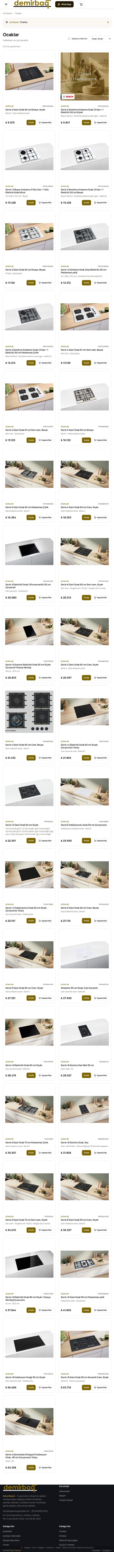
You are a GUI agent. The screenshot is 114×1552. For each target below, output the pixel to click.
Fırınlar (6, 1544)
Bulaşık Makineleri (11, 1540)
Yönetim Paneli (66, 1500)
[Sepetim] (81, 4)
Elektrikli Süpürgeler (68, 1540)
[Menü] (6, 4)
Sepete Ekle (46, 122)
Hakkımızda (64, 1491)
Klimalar (62, 1536)
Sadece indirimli (79, 38)
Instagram (106, 1550)
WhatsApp (66, 4)
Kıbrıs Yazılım (15, 1550)
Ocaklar (62, 1531)
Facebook (96, 1550)
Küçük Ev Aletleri (67, 1544)
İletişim (62, 1495)
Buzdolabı (7, 1531)
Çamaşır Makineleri (12, 1536)
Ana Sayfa (7, 13)
